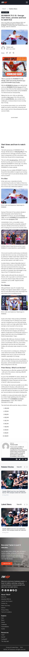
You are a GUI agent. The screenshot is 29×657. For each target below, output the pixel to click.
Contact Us (4, 603)
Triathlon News (13, 9)
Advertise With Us (6, 599)
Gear (2, 618)
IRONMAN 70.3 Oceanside (17, 217)
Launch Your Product (6, 601)
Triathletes (4, 624)
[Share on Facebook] (7, 53)
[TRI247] (4, 2)
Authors (3, 607)
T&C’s (21, 647)
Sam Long (3, 22)
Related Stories (7, 467)
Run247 (3, 637)
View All (19, 467)
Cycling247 (4, 639)
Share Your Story (5, 605)
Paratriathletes (5, 626)
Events (3, 622)
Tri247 (3, 635)
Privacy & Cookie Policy (12, 647)
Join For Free (6, 563)
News (2, 620)
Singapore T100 (13, 219)
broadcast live (14, 160)
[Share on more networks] (13, 53)
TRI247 (4, 9)
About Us (3, 597)
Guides (3, 629)
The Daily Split (5, 641)
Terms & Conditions (6, 612)
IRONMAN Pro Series (11, 85)
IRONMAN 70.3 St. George (14, 87)
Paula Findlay (16, 82)
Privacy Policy (5, 610)
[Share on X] (10, 53)
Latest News (6, 504)
